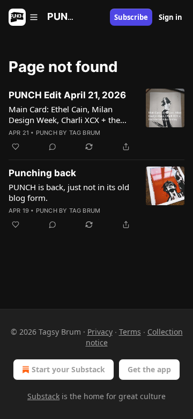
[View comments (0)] (53, 146)
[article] (96, 121)
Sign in (170, 17)
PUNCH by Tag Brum (68, 132)
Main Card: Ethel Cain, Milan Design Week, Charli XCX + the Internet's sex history (64, 114)
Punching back (42, 173)
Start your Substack (68, 369)
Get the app (149, 369)
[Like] (16, 146)
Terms (130, 332)
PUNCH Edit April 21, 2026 (67, 95)
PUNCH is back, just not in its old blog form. (69, 192)
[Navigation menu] (23, 17)
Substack (43, 396)
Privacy (100, 332)
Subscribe (131, 17)
